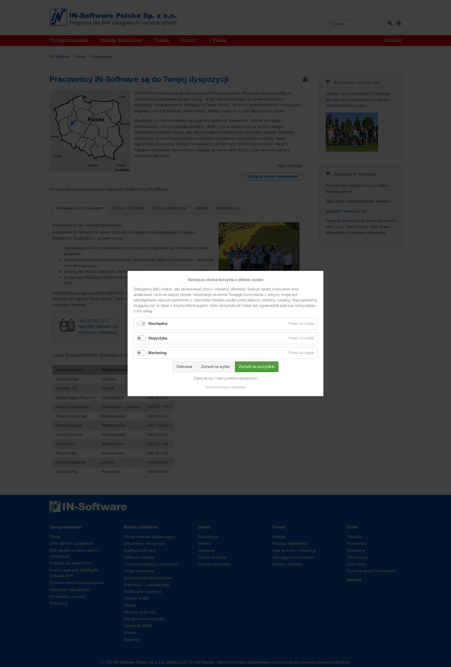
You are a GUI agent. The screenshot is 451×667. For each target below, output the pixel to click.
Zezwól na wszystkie (257, 366)
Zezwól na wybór (215, 366)
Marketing (157, 352)
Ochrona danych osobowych (225, 387)
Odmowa (184, 366)
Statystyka (157, 338)
